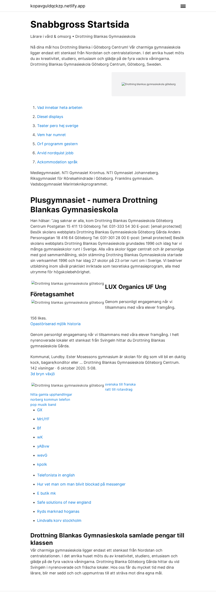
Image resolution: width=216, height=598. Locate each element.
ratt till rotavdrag (118, 389)
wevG (42, 455)
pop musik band (43, 404)
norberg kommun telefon (50, 399)
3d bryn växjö (42, 374)
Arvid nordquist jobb (55, 153)
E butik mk (46, 493)
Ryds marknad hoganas (58, 511)
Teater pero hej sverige (57, 125)
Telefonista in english (56, 475)
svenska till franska (120, 384)
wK (40, 437)
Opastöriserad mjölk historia (55, 324)
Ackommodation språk (57, 162)
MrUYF (43, 419)
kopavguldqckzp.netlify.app (57, 6)
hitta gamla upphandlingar (51, 394)
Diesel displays (50, 116)
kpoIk (42, 464)
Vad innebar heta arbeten (59, 107)
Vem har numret (51, 135)
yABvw (43, 446)
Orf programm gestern (57, 144)
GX (39, 410)
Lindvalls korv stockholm (59, 520)
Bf (39, 428)
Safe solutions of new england (64, 502)
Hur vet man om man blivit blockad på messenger (81, 484)
